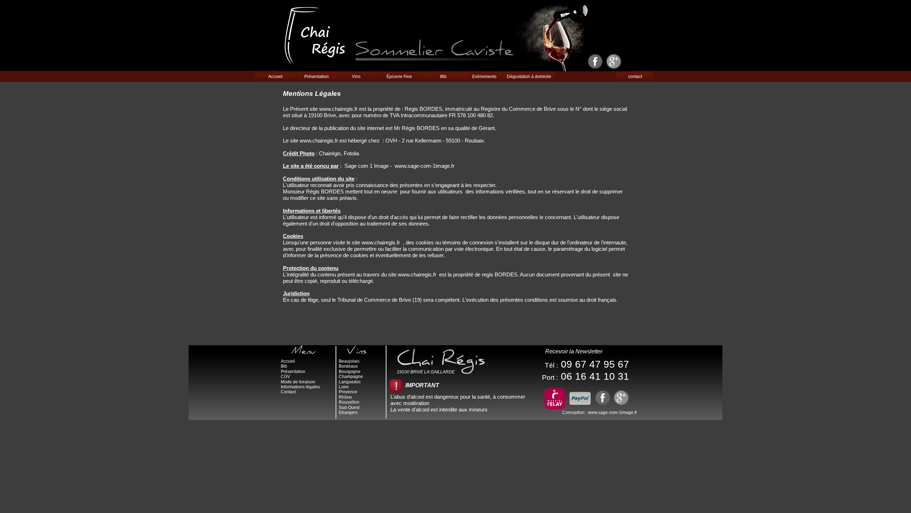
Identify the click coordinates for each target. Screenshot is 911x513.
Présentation (316, 76)
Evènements (484, 76)
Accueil (275, 76)
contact (635, 76)
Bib (443, 76)
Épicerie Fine (399, 76)
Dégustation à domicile (529, 76)
